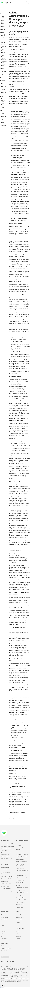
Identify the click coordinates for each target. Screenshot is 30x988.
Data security (4, 919)
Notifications (19, 885)
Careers (18, 938)
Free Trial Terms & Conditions (3, 58)
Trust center (4, 946)
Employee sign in (20, 868)
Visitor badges (19, 907)
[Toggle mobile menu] (27, 2)
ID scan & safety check (21, 875)
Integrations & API (20, 880)
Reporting (18, 895)
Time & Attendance (20, 902)
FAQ (2, 933)
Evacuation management (22, 870)
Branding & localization (21, 856)
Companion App (20, 859)
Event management (21, 873)
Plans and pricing (20, 915)
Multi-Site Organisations (7, 870)
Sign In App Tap (20, 897)
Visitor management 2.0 (7, 844)
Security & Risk (4, 881)
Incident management (21, 878)
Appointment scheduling (22, 854)
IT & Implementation (6, 888)
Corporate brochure (6, 948)
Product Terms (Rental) (3, 54)
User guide (3, 931)
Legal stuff (3, 938)
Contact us (18, 941)
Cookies (3, 941)
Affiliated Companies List (4, 82)
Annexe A (11, 818)
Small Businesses (5, 867)
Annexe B (17, 818)
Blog (2, 915)
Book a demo (19, 919)
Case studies (4, 917)
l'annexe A (26, 589)
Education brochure (6, 950)
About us (18, 931)
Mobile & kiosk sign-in (21, 882)
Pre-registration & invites (22, 890)
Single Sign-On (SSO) (21, 899)
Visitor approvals (20, 904)
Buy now (18, 922)
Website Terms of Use (3, 18)
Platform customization (21, 892)
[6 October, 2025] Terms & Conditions (3, 113)
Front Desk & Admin (6, 883)
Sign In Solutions (21, 978)
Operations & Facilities (6, 878)
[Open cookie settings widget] (2, 985)
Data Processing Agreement (3, 70)
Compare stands (20, 917)
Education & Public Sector (7, 876)
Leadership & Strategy (6, 891)
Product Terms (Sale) (3, 49)
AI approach (19, 936)
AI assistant (19, 852)
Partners (18, 933)
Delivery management (21, 861)
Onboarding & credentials (22, 887)
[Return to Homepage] (8, 2)
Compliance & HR (5, 886)
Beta (2, 936)
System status (4, 943)
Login (2, 928)
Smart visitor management (7, 846)
